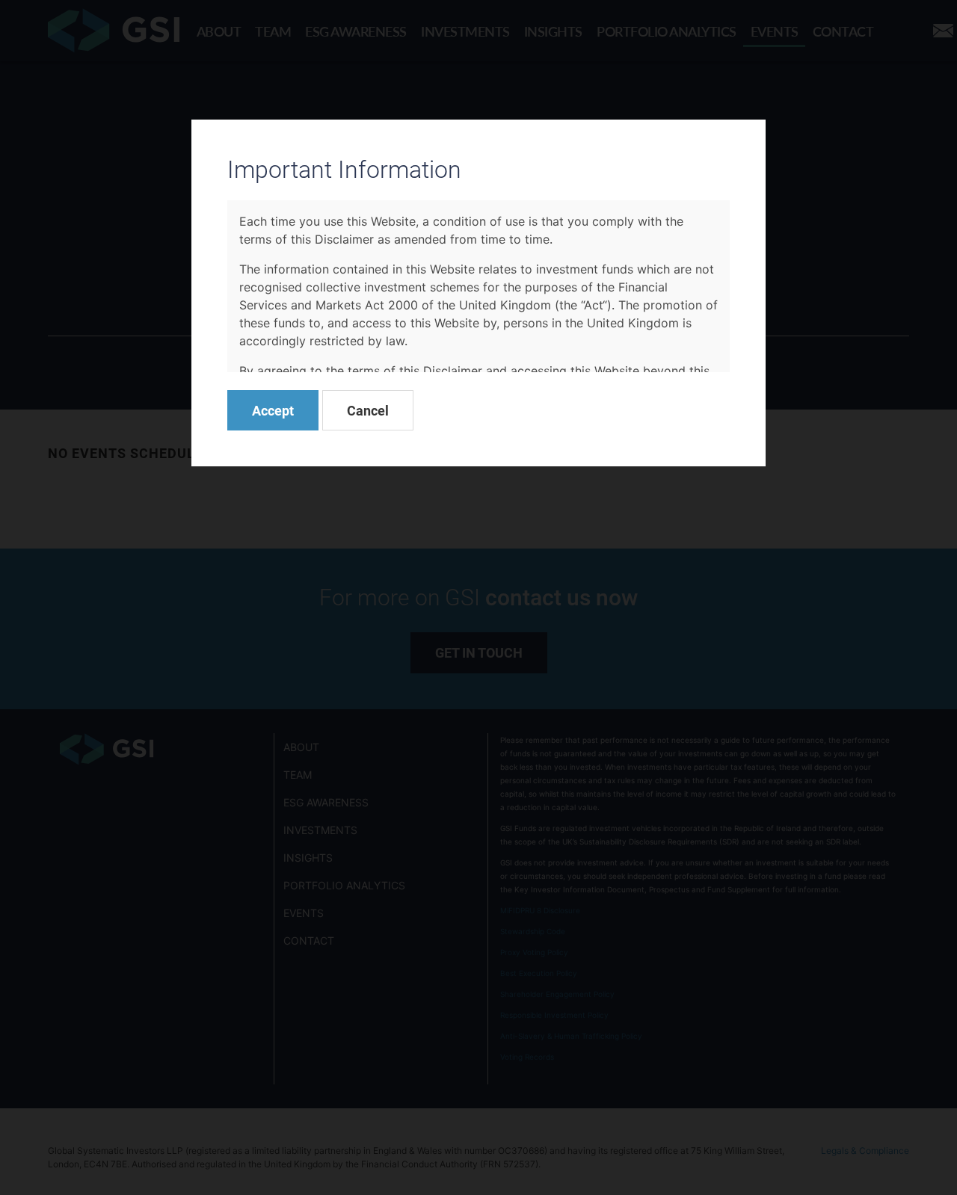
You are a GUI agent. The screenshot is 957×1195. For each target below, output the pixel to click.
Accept (273, 410)
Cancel (368, 410)
